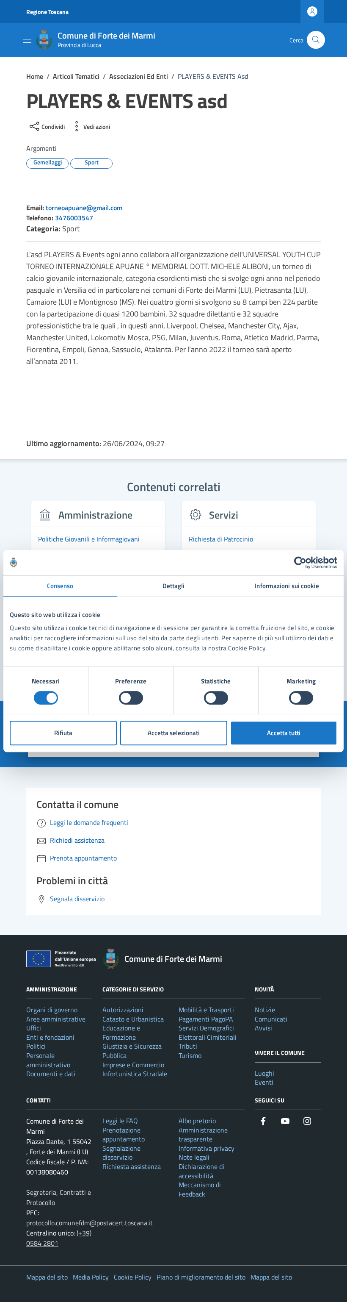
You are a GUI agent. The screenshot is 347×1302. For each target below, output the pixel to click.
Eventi (264, 1082)
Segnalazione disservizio (121, 1153)
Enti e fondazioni (50, 1037)
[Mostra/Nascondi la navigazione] (27, 40)
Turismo (190, 1055)
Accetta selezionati (174, 733)
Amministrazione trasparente (203, 1134)
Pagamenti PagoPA (206, 1019)
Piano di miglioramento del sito (201, 1277)
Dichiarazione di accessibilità (201, 1171)
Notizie (265, 1010)
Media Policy (91, 1277)
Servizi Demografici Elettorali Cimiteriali (208, 1032)
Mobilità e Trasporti (206, 1010)
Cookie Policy (132, 1277)
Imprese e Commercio (133, 1065)
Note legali (194, 1157)
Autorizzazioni (122, 1010)
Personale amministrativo (48, 1060)
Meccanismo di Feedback (200, 1189)
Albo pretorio (197, 1121)
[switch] (131, 698)
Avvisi (263, 1028)
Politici (36, 1046)
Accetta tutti (283, 733)
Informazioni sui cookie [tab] (287, 586)
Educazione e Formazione (121, 1032)
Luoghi (264, 1073)
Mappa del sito (47, 1277)
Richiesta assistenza (131, 1166)
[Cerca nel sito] (316, 40)
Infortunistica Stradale (134, 1074)
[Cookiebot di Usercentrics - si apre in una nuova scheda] (300, 562)
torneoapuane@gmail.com (84, 208)
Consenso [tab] (60, 586)
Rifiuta (63, 733)
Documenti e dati (50, 1074)
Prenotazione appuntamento (123, 1134)
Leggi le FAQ (120, 1121)
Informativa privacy (206, 1148)
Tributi (188, 1046)
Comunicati (271, 1019)
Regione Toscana (47, 11)
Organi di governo (51, 1010)
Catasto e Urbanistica (133, 1019)
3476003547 (74, 218)
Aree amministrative (55, 1019)
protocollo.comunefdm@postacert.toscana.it (89, 1223)
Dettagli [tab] (173, 586)
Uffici (33, 1028)
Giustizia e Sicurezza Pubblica (132, 1050)
